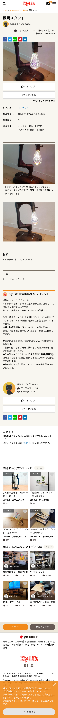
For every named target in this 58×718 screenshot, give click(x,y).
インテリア (23, 107)
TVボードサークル (11, 601)
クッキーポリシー (32, 700)
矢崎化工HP (8, 641)
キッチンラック (37, 571)
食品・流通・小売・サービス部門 (34, 644)
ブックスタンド (15, 536)
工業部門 (19, 641)
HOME (5, 10)
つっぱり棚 (39, 499)
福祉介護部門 (30, 641)
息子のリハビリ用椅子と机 (42, 601)
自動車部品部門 (45, 641)
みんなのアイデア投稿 (18, 10)
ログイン (28, 442)
